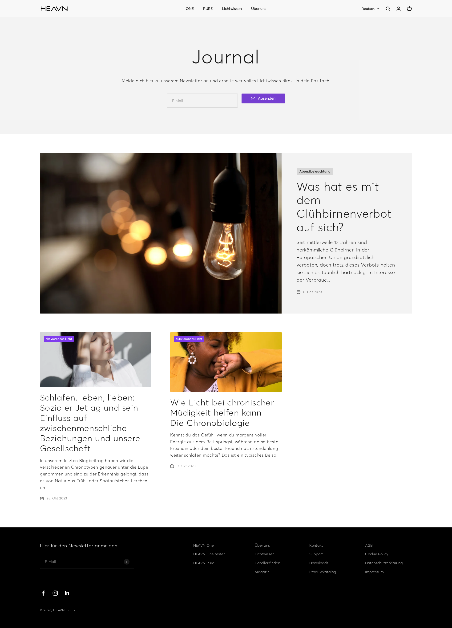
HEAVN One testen (209, 554)
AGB (369, 545)
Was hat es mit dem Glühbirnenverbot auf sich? (344, 207)
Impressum (374, 571)
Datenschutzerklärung (384, 563)
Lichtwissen (232, 8)
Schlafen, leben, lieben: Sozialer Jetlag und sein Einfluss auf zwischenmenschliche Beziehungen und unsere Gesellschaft (90, 422)
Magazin (262, 571)
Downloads (318, 563)
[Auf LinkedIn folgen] (67, 593)
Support (316, 554)
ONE (190, 8)
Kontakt (316, 545)
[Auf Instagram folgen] (55, 593)
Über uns (258, 8)
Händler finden (267, 563)
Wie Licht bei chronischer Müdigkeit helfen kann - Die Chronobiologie (222, 412)
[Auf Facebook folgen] (43, 593)
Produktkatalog (322, 571)
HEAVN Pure (203, 563)
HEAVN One (203, 545)
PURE (208, 8)
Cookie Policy (376, 554)
